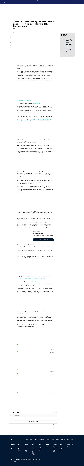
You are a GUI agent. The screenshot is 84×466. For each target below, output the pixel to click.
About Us (27, 439)
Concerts (47, 447)
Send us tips (57, 439)
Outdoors (54, 446)
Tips (60, 449)
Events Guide (47, 446)
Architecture (26, 449)
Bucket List (61, 448)
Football (40, 449)
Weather (19, 447)
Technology (68, 446)
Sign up (56, 412)
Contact (31, 439)
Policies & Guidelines (41, 439)
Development (26, 447)
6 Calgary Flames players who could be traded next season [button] (69, 45)
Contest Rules (63, 439)
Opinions (26, 451)
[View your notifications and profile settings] (56, 419)
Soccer (39, 450)
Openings (33, 447)
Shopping (54, 449)
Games (68, 439)
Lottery (11, 447)
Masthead (53, 439)
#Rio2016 (21, 278)
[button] (63, 40)
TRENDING (64, 35)
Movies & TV (19, 450)
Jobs (67, 448)
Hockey (39, 446)
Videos (60, 450)
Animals (19, 449)
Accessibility (48, 439)
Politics (11, 448)
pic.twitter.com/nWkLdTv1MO (39, 278)
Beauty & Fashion (55, 448)
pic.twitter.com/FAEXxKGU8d (25, 100)
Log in (53, 412)
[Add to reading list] (10, 48)
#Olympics (25, 278)
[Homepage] (13, 439)
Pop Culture (54, 450)
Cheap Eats (33, 452)
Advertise (35, 439)
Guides (60, 447)
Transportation (26, 448)
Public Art (26, 450)
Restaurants (33, 449)
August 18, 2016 (37, 103)
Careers (72, 439)
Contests (54, 451)
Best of (32, 450)
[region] (33, 418)
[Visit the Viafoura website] (55, 424)
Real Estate (26, 446)
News (11, 446)
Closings (33, 448)
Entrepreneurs (68, 447)
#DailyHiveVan (30, 278)
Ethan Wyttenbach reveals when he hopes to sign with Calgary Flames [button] (69, 40)
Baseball (40, 448)
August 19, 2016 (34, 281)
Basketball (40, 447)
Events (32, 451)
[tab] (12, 419)
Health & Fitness (55, 447)
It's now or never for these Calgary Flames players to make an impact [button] (69, 50)
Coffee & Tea (33, 454)
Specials (33, 453)
